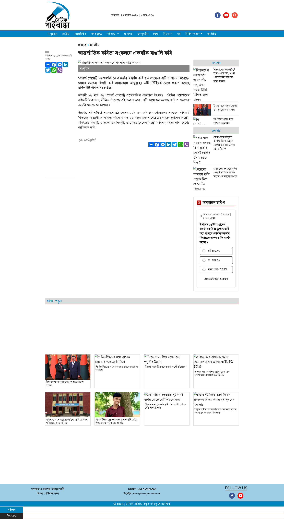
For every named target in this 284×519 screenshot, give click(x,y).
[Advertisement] (59, 127)
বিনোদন (167, 34)
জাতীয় (65, 34)
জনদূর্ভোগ (143, 34)
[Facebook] (217, 15)
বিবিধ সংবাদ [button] (192, 34)
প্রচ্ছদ (82, 44)
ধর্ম (178, 34)
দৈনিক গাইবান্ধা (134, 504)
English (52, 34)
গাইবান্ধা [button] (111, 34)
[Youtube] (226, 15)
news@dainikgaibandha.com (146, 493)
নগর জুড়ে (96, 34)
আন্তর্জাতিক (80, 34)
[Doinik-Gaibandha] (57, 15)
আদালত (128, 34)
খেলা (155, 34)
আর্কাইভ (211, 34)
